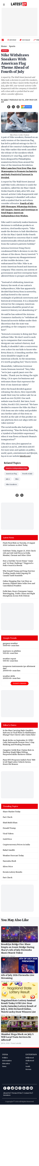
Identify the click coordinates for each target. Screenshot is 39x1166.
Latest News (8, 538)
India (5, 1054)
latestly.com (25, 456)
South (28, 1066)
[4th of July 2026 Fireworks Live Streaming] (19, 973)
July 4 (8, 479)
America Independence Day (16, 468)
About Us (6, 1093)
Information (7, 1061)
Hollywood (30, 1061)
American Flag (11, 474)
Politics (5, 1058)
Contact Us (28, 1093)
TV (27, 1063)
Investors (6, 1095)
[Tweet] (22, 495)
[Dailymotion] (12, 1088)
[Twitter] (8, 1088)
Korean (28, 1069)
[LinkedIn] (23, 1088)
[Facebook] (4, 1088)
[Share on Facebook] (17, 495)
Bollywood (30, 1058)
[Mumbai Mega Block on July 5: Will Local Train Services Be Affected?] (19, 1032)
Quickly (12, 40)
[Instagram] (20, 1088)
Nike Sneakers (11, 484)
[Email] (31, 1088)
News (4, 1066)
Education (6, 1063)
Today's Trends (19, 683)
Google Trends (10, 638)
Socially (26, 40)
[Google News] (27, 1088)
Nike (17, 479)
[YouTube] (16, 1088)
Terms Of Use (17, 1093)
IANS (6, 100)
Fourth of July (27, 474)
